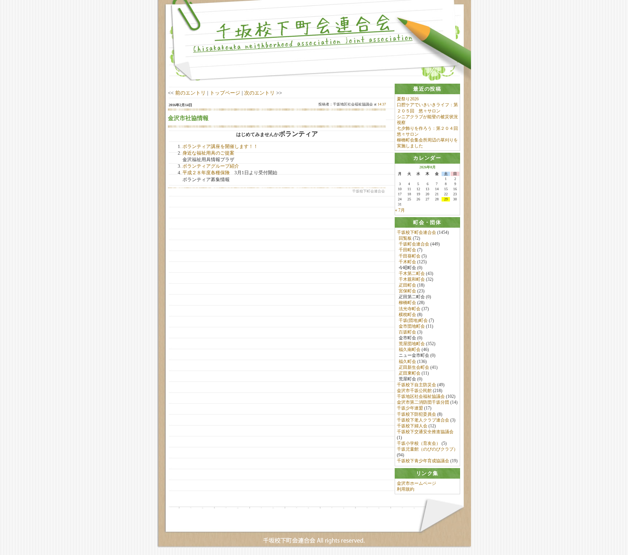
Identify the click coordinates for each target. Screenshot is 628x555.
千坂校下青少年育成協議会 (423, 461)
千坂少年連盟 (410, 408)
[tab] (427, 89)
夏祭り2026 (408, 99)
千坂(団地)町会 (413, 320)
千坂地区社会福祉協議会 (421, 396)
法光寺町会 (409, 309)
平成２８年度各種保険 (206, 172)
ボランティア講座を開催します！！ (220, 146)
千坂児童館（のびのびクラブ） (427, 449)
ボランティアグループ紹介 (210, 166)
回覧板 (405, 238)
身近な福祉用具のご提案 (208, 153)
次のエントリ (259, 93)
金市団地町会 (412, 326)
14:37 (382, 104)
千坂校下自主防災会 (416, 385)
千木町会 (407, 262)
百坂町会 (407, 332)
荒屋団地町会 (412, 344)
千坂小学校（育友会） (418, 443)
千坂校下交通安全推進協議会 (425, 432)
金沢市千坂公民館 (414, 390)
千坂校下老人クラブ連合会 (423, 420)
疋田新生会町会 (414, 367)
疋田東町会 (409, 373)
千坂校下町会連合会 (416, 232)
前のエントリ (190, 93)
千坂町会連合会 (414, 244)
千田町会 (407, 250)
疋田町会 (407, 285)
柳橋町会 (407, 302)
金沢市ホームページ (416, 483)
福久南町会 (409, 349)
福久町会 (407, 361)
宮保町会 (407, 291)
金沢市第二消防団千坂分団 (423, 402)
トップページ (225, 93)
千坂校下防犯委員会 (416, 414)
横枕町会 (407, 314)
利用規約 (405, 489)
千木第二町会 (412, 273)
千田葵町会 (409, 256)
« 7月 (400, 210)
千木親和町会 (412, 279)
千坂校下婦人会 (412, 426)
